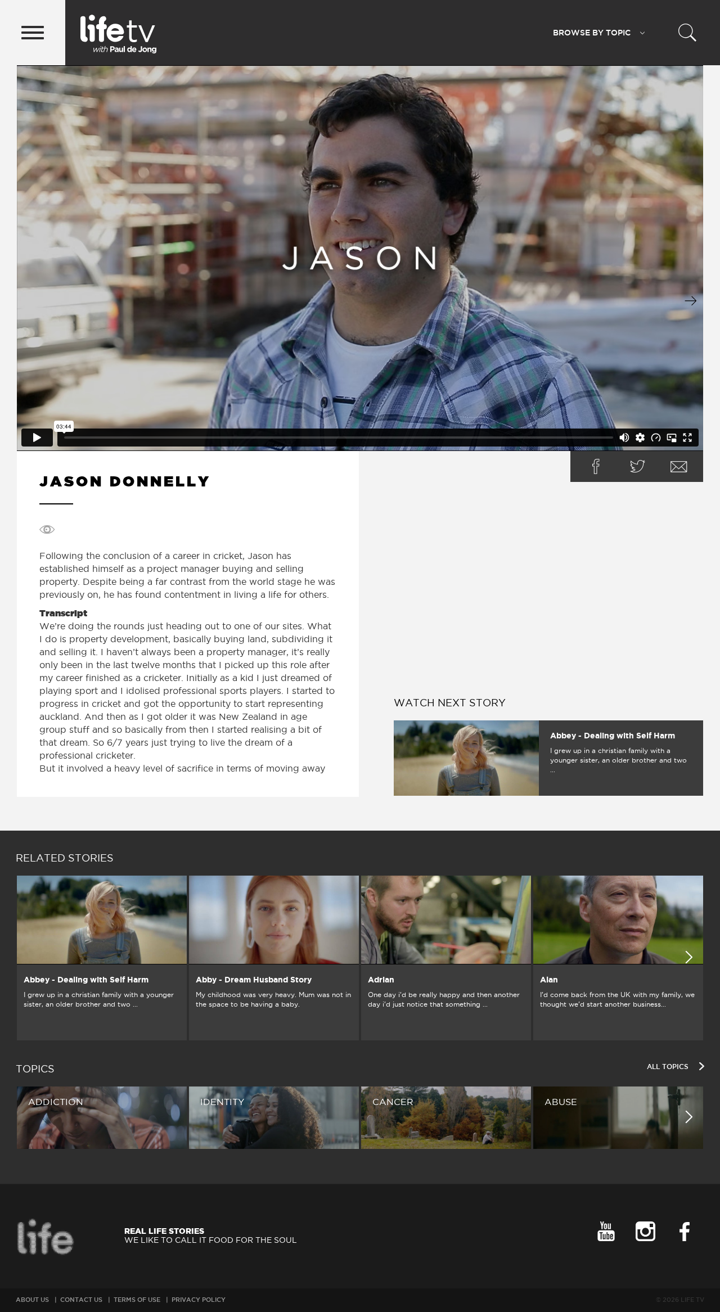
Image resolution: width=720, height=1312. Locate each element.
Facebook (595, 466)
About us (32, 1299)
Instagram (645, 1231)
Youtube (606, 1231)
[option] (102, 958)
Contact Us (81, 1299)
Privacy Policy (199, 1299)
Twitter (637, 466)
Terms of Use (137, 1299)
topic (592, 32)
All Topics (669, 1066)
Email (679, 466)
